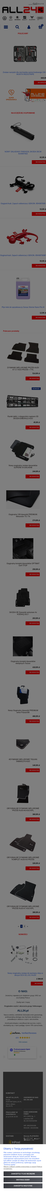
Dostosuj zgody (23, 1180)
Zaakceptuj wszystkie (23, 1186)
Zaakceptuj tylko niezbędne (23, 1174)
